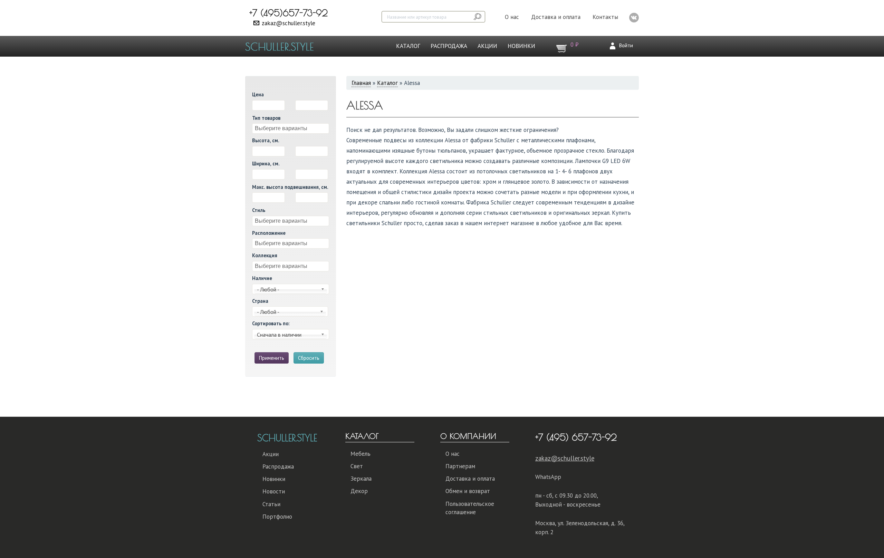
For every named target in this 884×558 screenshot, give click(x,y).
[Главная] (282, 46)
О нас (512, 17)
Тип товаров (266, 118)
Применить (271, 358)
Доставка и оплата (555, 17)
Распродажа (449, 46)
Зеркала (361, 478)
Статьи (271, 504)
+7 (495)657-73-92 (288, 13)
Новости (273, 491)
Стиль (258, 210)
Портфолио (277, 516)
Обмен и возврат (467, 491)
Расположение (269, 233)
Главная (361, 83)
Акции (487, 46)
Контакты (605, 17)
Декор (359, 491)
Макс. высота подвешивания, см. (290, 187)
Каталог (408, 46)
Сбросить (308, 358)
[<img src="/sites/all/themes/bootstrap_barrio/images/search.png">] (478, 16)
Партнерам (460, 466)
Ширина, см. (266, 163)
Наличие (262, 278)
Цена (258, 94)
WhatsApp (548, 477)
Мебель (360, 454)
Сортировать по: (270, 323)
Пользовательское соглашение (469, 508)
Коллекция (264, 255)
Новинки (521, 46)
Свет (356, 466)
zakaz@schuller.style (288, 23)
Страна (260, 301)
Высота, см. (265, 140)
